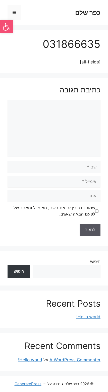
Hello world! (88, 316)
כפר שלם (87, 12)
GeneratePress (28, 383)
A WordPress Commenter (74, 359)
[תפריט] (14, 12)
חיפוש (95, 261)
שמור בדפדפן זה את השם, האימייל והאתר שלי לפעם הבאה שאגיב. (54, 211)
